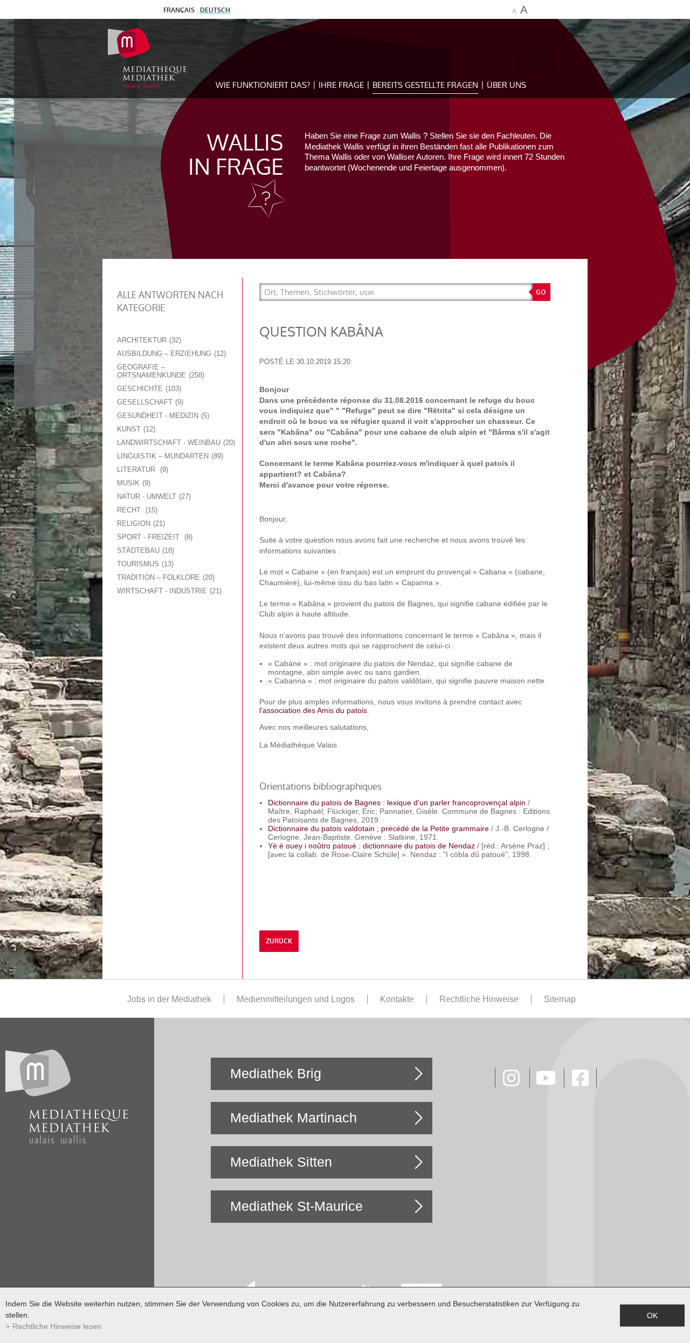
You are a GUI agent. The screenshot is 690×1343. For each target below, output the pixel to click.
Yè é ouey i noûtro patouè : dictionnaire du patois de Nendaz (372, 845)
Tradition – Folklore (164, 577)
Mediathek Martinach (293, 1117)
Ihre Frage (341, 85)
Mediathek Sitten (281, 1161)
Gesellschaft (149, 402)
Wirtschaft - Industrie (168, 591)
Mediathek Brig (275, 1073)
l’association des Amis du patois (313, 710)
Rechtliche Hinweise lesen (56, 1326)
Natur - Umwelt (153, 496)
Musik (132, 483)
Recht (136, 510)
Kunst (135, 429)
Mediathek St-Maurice (296, 1206)
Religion (140, 523)
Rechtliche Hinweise (479, 999)
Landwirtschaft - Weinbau (175, 442)
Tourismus (144, 564)
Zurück (279, 941)
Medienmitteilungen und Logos (296, 999)
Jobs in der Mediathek (169, 999)
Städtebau (144, 550)
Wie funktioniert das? (263, 85)
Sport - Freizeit (153, 537)
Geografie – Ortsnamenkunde (159, 371)
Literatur (141, 469)
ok (652, 1315)
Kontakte (397, 999)
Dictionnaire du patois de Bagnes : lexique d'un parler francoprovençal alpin (398, 802)
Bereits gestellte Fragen (425, 85)
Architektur (148, 340)
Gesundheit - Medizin (162, 416)
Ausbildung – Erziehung (170, 354)
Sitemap (560, 999)
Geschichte (148, 389)
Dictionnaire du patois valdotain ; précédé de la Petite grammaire (378, 828)
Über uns (506, 85)
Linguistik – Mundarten (169, 456)
